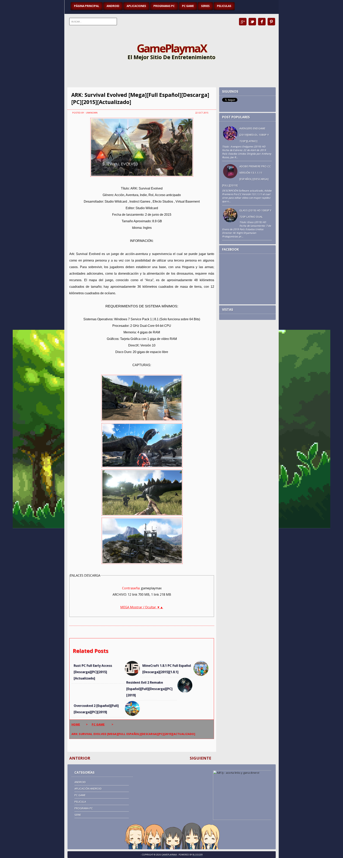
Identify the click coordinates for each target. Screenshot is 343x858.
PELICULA (80, 801)
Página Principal (86, 6)
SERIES (205, 6)
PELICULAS (224, 6)
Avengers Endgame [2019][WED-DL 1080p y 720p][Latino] (254, 135)
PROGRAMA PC (83, 808)
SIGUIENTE (200, 758)
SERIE (77, 815)
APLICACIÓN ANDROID (88, 788)
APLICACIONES (136, 6)
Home (75, 724)
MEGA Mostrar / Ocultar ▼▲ (141, 607)
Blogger (198, 854)
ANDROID (113, 6)
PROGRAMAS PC (164, 6)
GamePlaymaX (171, 48)
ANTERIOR (79, 758)
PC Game (98, 724)
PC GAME (188, 6)
